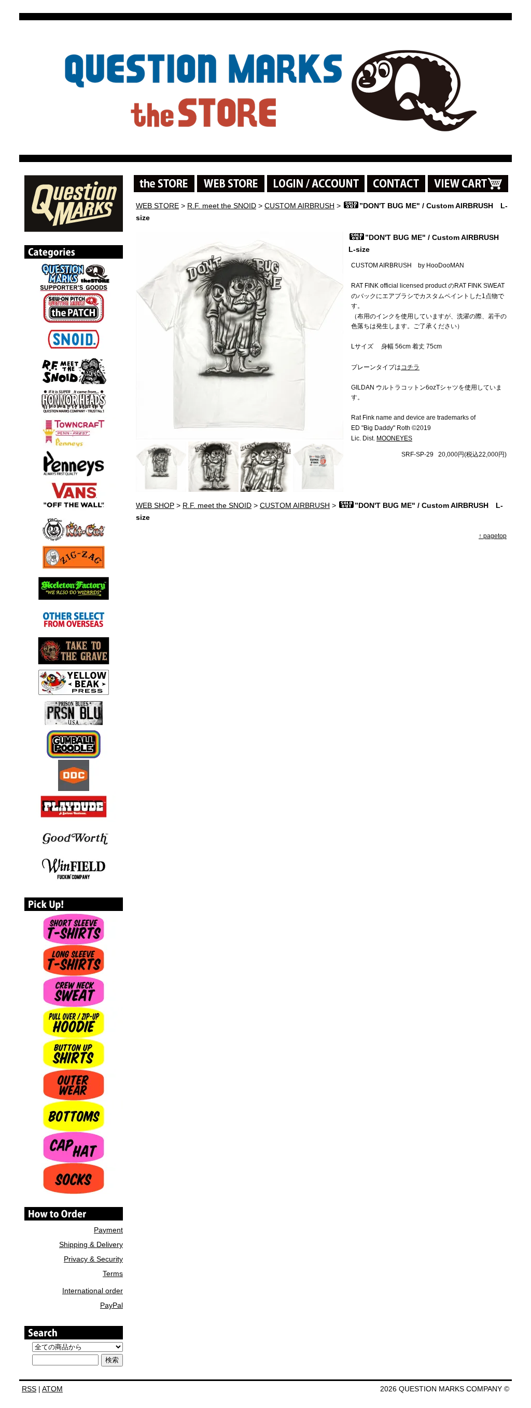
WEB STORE (157, 206)
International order (92, 1290)
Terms (113, 1273)
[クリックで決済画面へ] (468, 183)
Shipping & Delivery (91, 1244)
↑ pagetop (493, 536)
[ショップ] (164, 183)
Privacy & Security (93, 1259)
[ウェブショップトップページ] (230, 183)
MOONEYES (394, 438)
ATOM (52, 1389)
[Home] (73, 228)
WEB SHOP (155, 505)
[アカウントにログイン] (316, 183)
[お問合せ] (396, 183)
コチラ (410, 367)
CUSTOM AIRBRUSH (299, 206)
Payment (108, 1230)
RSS (29, 1389)
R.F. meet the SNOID (221, 206)
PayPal (111, 1305)
